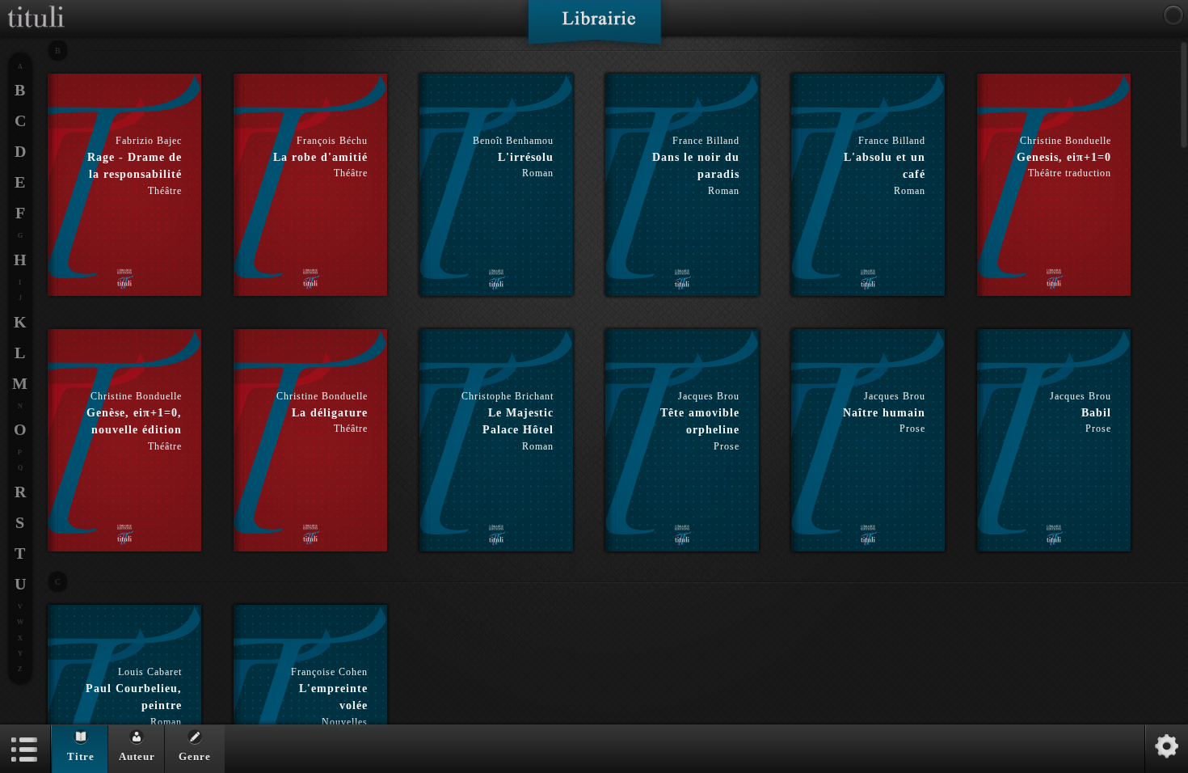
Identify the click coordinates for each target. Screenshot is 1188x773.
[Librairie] (594, 27)
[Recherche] (1173, 15)
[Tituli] (36, 6)
